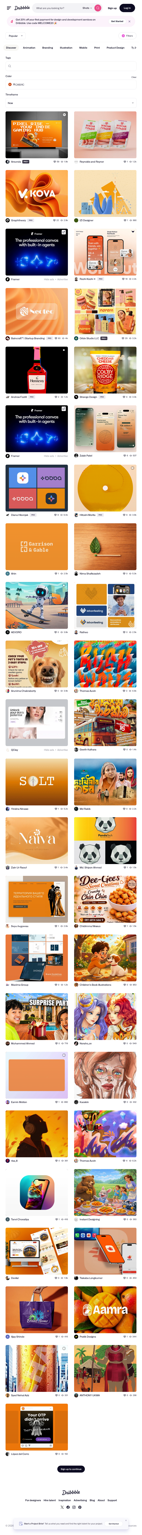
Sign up (112, 8)
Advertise (62, 279)
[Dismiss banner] (126, 1520)
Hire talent (50, 1500)
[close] (129, 21)
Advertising (80, 1500)
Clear (133, 77)
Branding (47, 47)
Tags (8, 57)
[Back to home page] (22, 8)
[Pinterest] (79, 1507)
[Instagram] (74, 1507)
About (101, 1500)
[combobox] (56, 8)
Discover (11, 47)
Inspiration (65, 1500)
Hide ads (49, 279)
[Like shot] (55, 161)
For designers (33, 1500)
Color (9, 76)
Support (112, 1500)
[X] (62, 1507)
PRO (26, 161)
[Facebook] (68, 1507)
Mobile (83, 47)
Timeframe (12, 94)
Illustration (66, 47)
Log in (127, 7)
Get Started (117, 21)
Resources (130, 1525)
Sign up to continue (71, 1469)
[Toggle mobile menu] (9, 8)
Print (97, 47)
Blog (92, 1500)
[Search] (97, 8)
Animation (29, 47)
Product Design (116, 47)
